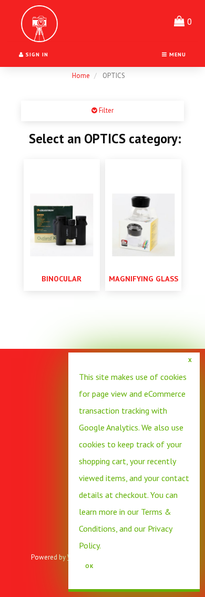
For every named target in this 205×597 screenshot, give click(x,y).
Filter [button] (105, 110)
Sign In (36, 54)
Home (81, 75)
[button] (183, 21)
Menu (176, 54)
